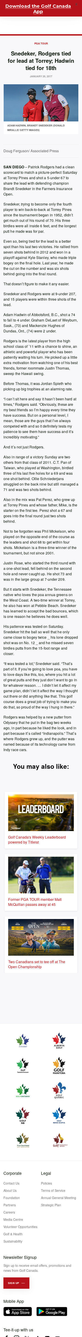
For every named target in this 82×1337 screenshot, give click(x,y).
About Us (10, 1190)
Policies (46, 1183)
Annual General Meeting (58, 1197)
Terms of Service (53, 1190)
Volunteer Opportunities (20, 1226)
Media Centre (13, 1219)
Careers (9, 1212)
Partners (9, 1205)
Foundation (11, 1197)
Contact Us (11, 1183)
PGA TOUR (41, 43)
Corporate (12, 1173)
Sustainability (12, 1241)
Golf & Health (13, 1234)
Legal (46, 1173)
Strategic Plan (51, 1205)
